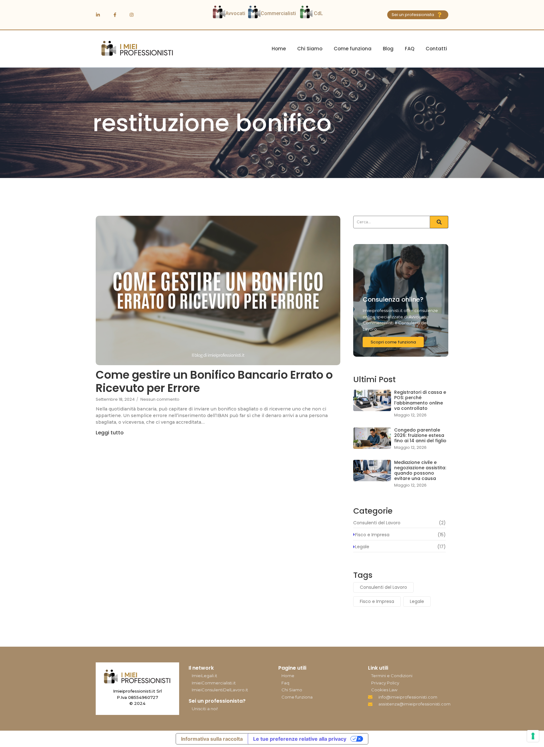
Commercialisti (279, 13)
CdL (319, 13)
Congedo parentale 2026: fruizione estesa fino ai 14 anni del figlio (420, 435)
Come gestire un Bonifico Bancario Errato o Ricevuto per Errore (214, 381)
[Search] (439, 222)
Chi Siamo (309, 48)
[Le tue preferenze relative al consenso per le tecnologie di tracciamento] (533, 736)
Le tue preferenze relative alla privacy (299, 739)
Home (279, 48)
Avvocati (235, 13)
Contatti (436, 48)
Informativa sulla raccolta (212, 739)
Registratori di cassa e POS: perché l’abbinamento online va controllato (420, 400)
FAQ (409, 48)
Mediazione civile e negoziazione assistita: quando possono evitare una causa (420, 470)
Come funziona (352, 48)
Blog (388, 48)
